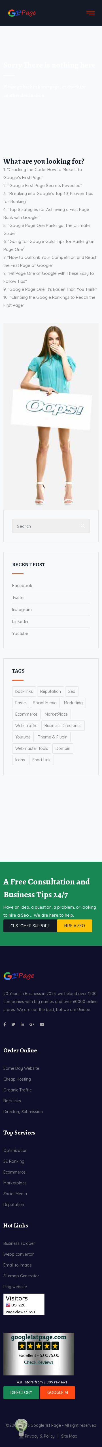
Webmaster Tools (31, 748)
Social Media (45, 702)
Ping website (15, 1286)
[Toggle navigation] (91, 13)
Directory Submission (23, 1111)
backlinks (24, 691)
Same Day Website (21, 1068)
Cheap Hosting (17, 1079)
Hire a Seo (74, 925)
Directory (21, 1392)
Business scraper (19, 1243)
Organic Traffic (17, 1090)
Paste (20, 702)
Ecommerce (26, 714)
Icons (20, 759)
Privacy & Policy (40, 1436)
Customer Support (30, 925)
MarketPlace (56, 714)
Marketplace (15, 1183)
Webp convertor (18, 1254)
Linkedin (20, 621)
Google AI (57, 1392)
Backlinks (12, 1100)
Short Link (41, 759)
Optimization (15, 1150)
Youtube (20, 633)
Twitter (18, 597)
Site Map (69, 1436)
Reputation (50, 691)
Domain (63, 748)
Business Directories (63, 725)
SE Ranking (13, 1161)
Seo (71, 691)
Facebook (22, 585)
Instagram (22, 609)
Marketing (73, 702)
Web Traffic (26, 725)
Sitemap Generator (21, 1275)
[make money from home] (21, 1428)
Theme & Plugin (52, 737)
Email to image (17, 1265)
